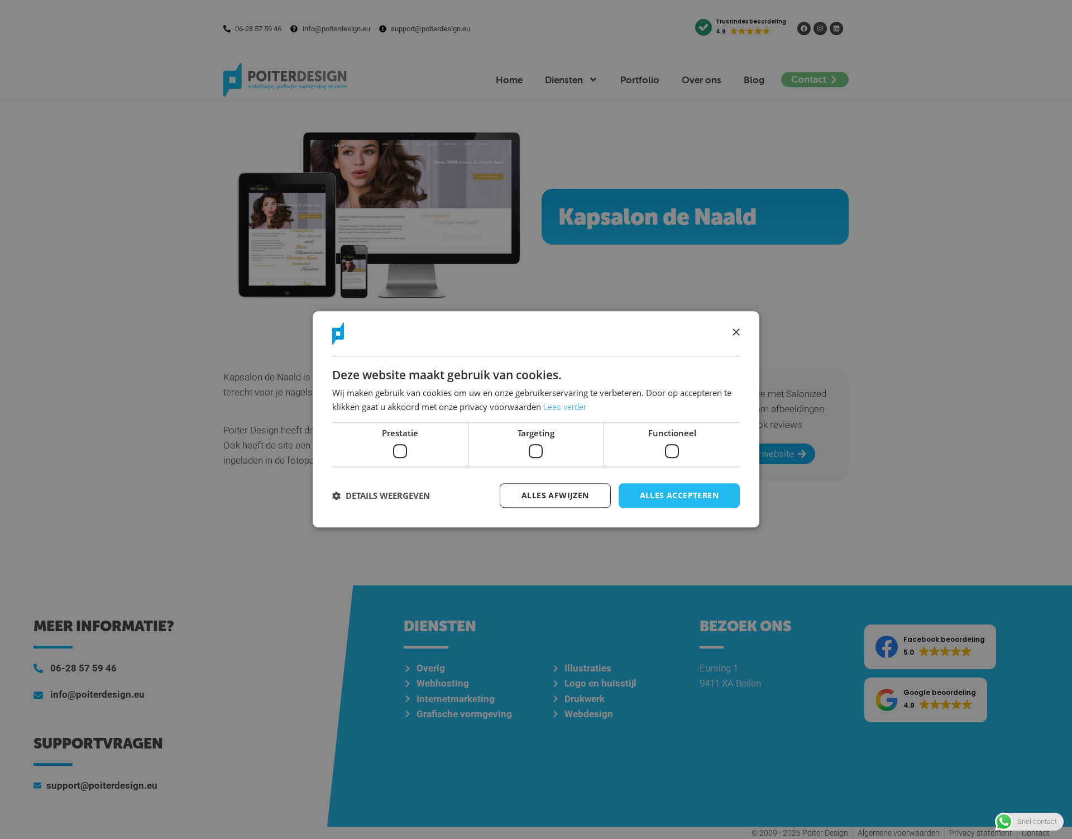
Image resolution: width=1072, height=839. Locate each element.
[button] (381, 495)
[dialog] (536, 419)
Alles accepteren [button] (679, 495)
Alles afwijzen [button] (555, 495)
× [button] (735, 333)
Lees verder (564, 407)
